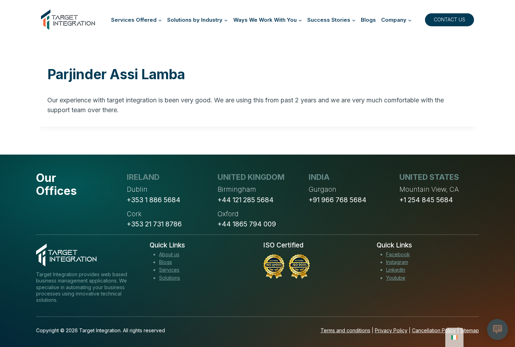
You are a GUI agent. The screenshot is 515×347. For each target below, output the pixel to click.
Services (169, 270)
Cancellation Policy (434, 330)
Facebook (398, 254)
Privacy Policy (391, 330)
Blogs (368, 19)
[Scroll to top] (497, 316)
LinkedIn (395, 270)
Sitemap (469, 330)
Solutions (169, 278)
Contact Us (449, 19)
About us (169, 254)
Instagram (397, 262)
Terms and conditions (345, 330)
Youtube (395, 278)
